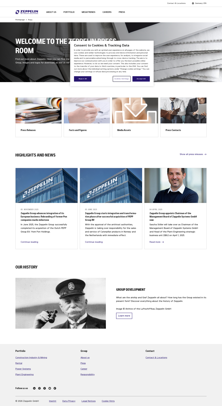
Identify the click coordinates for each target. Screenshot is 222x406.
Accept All (141, 79)
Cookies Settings (121, 79)
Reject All (83, 79)
